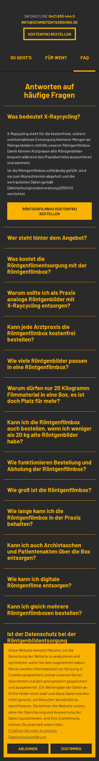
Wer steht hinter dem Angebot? (47, 237)
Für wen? (56, 57)
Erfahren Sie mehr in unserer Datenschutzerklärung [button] (32, 733)
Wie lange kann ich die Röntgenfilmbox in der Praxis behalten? (44, 517)
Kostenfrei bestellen (49, 34)
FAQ (84, 57)
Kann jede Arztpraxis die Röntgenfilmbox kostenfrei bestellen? (41, 333)
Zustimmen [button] (71, 748)
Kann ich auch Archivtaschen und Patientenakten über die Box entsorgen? (48, 551)
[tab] (49, 116)
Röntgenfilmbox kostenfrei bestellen (49, 211)
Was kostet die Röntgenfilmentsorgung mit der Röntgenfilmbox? (47, 265)
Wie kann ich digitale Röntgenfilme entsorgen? (39, 582)
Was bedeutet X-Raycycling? (43, 116)
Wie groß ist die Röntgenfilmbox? (49, 489)
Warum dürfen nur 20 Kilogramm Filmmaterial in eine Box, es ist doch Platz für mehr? (48, 394)
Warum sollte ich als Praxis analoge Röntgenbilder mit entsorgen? (41, 299)
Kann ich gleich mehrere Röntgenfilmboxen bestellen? (44, 609)
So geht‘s (20, 57)
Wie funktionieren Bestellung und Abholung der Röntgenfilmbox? (49, 465)
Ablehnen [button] (27, 748)
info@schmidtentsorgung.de (49, 22)
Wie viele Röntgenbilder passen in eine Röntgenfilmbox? (47, 363)
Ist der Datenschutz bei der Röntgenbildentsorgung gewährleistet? (41, 640)
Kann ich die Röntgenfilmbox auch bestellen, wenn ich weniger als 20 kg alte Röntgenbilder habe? (49, 432)
